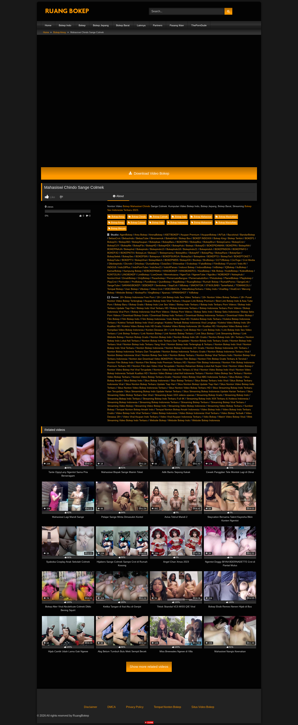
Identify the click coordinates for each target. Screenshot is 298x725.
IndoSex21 (156, 267)
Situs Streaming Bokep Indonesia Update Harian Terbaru (214, 391)
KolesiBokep (246, 270)
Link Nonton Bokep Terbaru (179, 333)
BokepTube (113, 260)
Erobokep (192, 263)
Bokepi (189, 245)
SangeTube (113, 285)
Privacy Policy (134, 707)
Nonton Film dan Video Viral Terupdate (153, 366)
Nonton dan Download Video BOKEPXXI (151, 358)
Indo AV (242, 263)
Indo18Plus (124, 267)
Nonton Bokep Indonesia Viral (123, 355)
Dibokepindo (115, 263)
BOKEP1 (249, 238)
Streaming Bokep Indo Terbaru (124, 398)
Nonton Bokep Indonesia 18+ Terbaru (226, 348)
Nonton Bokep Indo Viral (228, 344)
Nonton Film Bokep (185, 358)
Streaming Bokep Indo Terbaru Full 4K (164, 398)
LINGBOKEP (129, 274)
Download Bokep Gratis (135, 315)
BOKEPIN (231, 245)
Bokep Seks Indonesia (227, 311)
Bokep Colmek (160, 216)
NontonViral (113, 278)
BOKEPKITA (127, 252)
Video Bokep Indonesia (164, 413)
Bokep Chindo (139, 216)
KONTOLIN (113, 274)
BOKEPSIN (142, 256)
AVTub (221, 234)
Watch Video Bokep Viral (231, 416)
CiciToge (236, 260)
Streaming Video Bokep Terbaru (224, 405)
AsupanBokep (208, 234)
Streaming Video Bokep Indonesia (186, 405)
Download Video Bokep (151, 173)
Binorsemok (157, 238)
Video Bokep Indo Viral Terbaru (133, 413)
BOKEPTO (213, 256)
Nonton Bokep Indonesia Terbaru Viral (228, 351)
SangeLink (243, 281)
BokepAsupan (139, 242)
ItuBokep (241, 267)
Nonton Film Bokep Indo (120, 362)
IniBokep (218, 267)
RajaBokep (179, 281)
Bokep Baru (121, 304)
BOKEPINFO (239, 249)
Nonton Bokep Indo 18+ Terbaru (226, 337)
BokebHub (171, 238)
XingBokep (154, 292)
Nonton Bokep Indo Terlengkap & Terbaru (189, 344)
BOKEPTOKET (242, 256)
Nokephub (237, 274)
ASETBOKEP (171, 234)
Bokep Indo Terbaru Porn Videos (218, 304)
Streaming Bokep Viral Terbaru (227, 402)
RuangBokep (194, 281)
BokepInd (129, 249)
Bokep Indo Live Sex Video (160, 304)
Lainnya (141, 25)
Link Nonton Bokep (151, 333)
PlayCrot (112, 281)
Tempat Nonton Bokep (167, 707)
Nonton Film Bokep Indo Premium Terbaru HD (161, 362)
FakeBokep (205, 263)
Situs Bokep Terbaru (182, 380)
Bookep (197, 260)
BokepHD (151, 245)
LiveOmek (156, 274)
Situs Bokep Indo (133, 380)
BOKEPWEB (171, 260)
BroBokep (208, 260)
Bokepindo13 (157, 249)
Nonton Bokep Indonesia (149, 348)
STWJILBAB (212, 285)
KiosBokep (204, 270)
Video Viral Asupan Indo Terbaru (140, 416)
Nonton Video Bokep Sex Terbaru (224, 373)
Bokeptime (199, 256)
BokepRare (221, 252)
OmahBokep (129, 278)
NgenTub (185, 274)
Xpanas (166, 292)
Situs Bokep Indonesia (156, 380)
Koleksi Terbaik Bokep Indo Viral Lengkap (140, 322)
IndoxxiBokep (204, 267)
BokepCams (223, 242)
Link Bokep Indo (211, 329)
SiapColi (172, 285)
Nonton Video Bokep (240, 366)
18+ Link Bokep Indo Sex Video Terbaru (178, 297)
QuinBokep (165, 281)
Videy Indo (211, 289)
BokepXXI (185, 260)
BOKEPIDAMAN (215, 245)
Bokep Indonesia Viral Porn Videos (150, 311)
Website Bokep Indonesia (206, 420)
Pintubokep (216, 278)
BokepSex (127, 256)
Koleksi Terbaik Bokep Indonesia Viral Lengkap (190, 322)
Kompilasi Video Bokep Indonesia (125, 329)
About (120, 196)
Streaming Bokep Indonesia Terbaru (159, 402)
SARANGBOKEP (131, 285)
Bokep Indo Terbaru (187, 304)
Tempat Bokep (115, 289)
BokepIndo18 (173, 249)
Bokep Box (185, 238)
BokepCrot (238, 242)
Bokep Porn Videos (181, 311)
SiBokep (183, 285)
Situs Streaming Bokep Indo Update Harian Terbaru (153, 391)
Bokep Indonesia (178, 222)
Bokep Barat (123, 25)
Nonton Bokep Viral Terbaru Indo (214, 355)
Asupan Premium (190, 234)
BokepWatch (155, 260)
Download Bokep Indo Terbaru (166, 315)
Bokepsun (155, 256)
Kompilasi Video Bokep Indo (232, 326)
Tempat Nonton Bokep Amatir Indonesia (177, 409)
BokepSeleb (113, 256)
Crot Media (249, 260)
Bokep (82, 25)
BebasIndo (128, 238)
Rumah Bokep (210, 281)
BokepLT (153, 252)
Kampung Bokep (132, 270)
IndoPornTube (140, 267)
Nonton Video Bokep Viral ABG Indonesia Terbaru (200, 377)
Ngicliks (211, 274)
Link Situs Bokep (205, 333)
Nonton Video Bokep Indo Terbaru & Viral (175, 369)
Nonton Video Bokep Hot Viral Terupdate (129, 369)
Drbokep (139, 263)
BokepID (200, 245)
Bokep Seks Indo (203, 311)
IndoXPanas (170, 267)
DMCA (111, 707)
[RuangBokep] (67, 11)
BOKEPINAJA (114, 249)
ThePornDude (199, 25)
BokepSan (235, 252)
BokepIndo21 (190, 249)
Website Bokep (124, 292)
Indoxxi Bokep (187, 267)
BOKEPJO (112, 252)
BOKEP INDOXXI (202, 238)
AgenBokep (126, 234)
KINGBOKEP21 (187, 270)
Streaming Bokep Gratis (209, 395)
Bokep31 (112, 242)
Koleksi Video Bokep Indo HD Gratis (141, 326)
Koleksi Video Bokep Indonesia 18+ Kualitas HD (189, 326)
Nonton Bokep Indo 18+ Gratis (190, 337)
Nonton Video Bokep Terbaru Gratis (151, 377)
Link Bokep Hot (192, 329)
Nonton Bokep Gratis (137, 337)
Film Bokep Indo (130, 319)
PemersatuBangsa (177, 278)
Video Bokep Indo (210, 409)
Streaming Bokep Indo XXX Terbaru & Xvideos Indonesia (217, 398)
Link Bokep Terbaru (128, 333)
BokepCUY (113, 245)
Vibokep (144, 289)
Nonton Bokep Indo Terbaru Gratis (209, 340)
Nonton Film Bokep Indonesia (204, 362)
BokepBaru (168, 242)
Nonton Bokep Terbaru (182, 355)
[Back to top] (287, 714)
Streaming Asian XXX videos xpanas (174, 395)
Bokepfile (126, 245)
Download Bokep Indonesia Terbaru (205, 315)
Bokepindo (142, 249)
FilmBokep (219, 263)
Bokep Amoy (59, 32)
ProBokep (137, 281)
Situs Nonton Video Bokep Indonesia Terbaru (142, 387)
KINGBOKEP (170, 270)
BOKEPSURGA (171, 256)
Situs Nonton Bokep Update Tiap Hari (197, 384)
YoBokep (193, 292)
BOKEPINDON (222, 249)
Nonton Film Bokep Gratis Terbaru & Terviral (222, 358)
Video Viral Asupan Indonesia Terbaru (180, 416)
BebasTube (142, 238)
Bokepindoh (206, 249)
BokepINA (244, 245)
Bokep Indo (65, 25)
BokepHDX (164, 245)
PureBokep (151, 281)
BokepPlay (207, 252)
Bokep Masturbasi (228, 216)
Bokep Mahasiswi (202, 216)
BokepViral (141, 260)
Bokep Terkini (235, 238)
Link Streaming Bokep (228, 333)
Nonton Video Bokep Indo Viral (217, 369)
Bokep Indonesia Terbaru (184, 308)
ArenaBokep (155, 234)
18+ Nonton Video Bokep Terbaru (220, 297)
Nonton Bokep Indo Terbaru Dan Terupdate (165, 340)
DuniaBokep (152, 263)
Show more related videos (149, 666)
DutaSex (166, 263)
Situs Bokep (235, 377)
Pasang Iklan (177, 25)
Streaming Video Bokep (120, 405)
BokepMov (181, 252)
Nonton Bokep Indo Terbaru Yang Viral (144, 344)
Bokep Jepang (101, 25)
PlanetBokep (231, 278)
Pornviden (124, 281)
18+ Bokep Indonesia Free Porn (137, 297)
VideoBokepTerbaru (192, 289)
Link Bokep (176, 329)
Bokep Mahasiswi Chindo (136, 206)
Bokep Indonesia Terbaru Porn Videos (220, 308)
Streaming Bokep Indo (237, 395)
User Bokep (131, 289)
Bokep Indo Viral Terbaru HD (152, 308)
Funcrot (231, 263)
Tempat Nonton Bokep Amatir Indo (135, 409)
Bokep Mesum (118, 228)
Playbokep (246, 278)
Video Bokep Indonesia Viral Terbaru (199, 413)
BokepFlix (138, 245)
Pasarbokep (158, 278)
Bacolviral (232, 234)
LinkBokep (143, 274)
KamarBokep (114, 270)
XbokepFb (140, 292)
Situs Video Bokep (202, 707)
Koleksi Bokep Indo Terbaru (206, 319)
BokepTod (226, 256)
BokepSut (186, 256)
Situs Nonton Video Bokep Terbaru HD (190, 387)
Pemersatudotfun (198, 278)
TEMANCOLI (243, 285)
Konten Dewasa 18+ (157, 329)
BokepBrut (209, 242)
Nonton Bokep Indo (161, 337)
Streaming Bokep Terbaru (195, 402)
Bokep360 (124, 242)
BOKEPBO (182, 242)
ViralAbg (223, 289)
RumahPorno (228, 281)
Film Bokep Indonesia (153, 319)
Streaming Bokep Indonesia (122, 402)
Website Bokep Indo (179, 420)
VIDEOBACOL (172, 289)
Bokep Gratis (136, 304)
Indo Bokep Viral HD (178, 319)
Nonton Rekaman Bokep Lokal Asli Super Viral (202, 366)
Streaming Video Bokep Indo (150, 405)
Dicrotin (128, 263)
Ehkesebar (179, 263)
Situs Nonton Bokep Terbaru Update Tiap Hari (150, 384)
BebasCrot (114, 238)
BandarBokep (247, 234)
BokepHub (178, 245)
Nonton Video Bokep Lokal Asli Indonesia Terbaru (176, 373)
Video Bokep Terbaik (232, 413)
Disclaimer (90, 707)
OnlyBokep (144, 278)
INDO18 (111, 267)
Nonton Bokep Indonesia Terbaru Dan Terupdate (133, 351)
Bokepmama (167, 252)
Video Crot (156, 289)
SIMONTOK (196, 285)
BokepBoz (195, 242)
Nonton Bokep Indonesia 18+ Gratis (184, 348)
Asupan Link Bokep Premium (198, 300)
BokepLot (141, 252)
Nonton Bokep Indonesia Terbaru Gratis (184, 351)
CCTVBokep (222, 260)
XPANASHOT (179, 292)
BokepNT (194, 252)
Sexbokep (160, 285)
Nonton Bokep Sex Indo (155, 355)
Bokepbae (154, 242)
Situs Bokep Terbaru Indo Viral (211, 380)
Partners (157, 25)
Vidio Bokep (209, 416)
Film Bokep (113, 319)
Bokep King (219, 238)
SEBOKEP (147, 285)
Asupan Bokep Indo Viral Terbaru (162, 300)
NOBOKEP (224, 274)
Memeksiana (171, 274)
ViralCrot (235, 289)
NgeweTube (198, 274)
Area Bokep (140, 234)
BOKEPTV (127, 260)
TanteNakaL (227, 285)
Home (48, 25)
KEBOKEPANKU (152, 270)
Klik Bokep (217, 270)
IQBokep (229, 267)
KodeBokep (231, 270)
